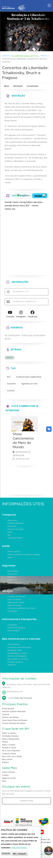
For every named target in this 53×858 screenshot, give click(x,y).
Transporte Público (15, 538)
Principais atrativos (15, 662)
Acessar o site (20, 291)
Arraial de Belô (8, 708)
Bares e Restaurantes (10, 739)
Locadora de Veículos (16, 596)
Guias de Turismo (14, 605)
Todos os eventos (9, 733)
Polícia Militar (12, 571)
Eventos (6, 56)
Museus (5, 742)
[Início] (13, 4)
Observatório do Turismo (17, 659)
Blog (4, 781)
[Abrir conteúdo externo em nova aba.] (23, 195)
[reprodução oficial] (26, 31)
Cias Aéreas (12, 611)
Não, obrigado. (20, 854)
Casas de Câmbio (14, 599)
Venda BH (11, 665)
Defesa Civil (12, 580)
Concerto (11, 384)
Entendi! (6, 854)
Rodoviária (11, 526)
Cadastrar (26, 801)
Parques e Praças (9, 747)
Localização (32, 86)
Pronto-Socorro (13, 551)
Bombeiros (11, 577)
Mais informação (19, 848)
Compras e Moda (9, 753)
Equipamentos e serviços (17, 653)
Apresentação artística (26, 56)
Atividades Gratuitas (10, 736)
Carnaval (5, 714)
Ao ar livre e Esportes (11, 750)
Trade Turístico (13, 644)
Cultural (11, 391)
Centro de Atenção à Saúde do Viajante (23, 554)
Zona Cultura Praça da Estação (14, 720)
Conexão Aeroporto (15, 523)
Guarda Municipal (14, 583)
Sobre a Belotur (8, 772)
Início (6, 86)
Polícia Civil (12, 574)
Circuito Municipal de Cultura (13, 723)
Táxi (9, 535)
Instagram (21, 316)
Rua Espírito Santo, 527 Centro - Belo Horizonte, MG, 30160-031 (26, 686)
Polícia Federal (13, 631)
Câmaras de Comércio (16, 628)
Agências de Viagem (15, 602)
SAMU (9, 557)
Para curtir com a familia (12, 756)
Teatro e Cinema (8, 745)
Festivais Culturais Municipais (14, 711)
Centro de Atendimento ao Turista (21, 608)
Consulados (12, 625)
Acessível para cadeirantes (28, 377)
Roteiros (5, 762)
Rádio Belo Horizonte (23, 698)
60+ (9, 377)
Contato (5, 775)
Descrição (18, 86)
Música (44, 56)
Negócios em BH (9, 778)
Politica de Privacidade (46, 841)
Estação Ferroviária (15, 529)
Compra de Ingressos (24, 301)
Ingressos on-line (29, 384)
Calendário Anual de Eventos (19, 647)
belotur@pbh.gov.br (14, 691)
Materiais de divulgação (17, 656)
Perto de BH (7, 759)
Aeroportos (12, 520)
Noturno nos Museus (10, 717)
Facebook (32, 316)
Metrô (9, 532)
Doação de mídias (14, 650)
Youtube (10, 316)
